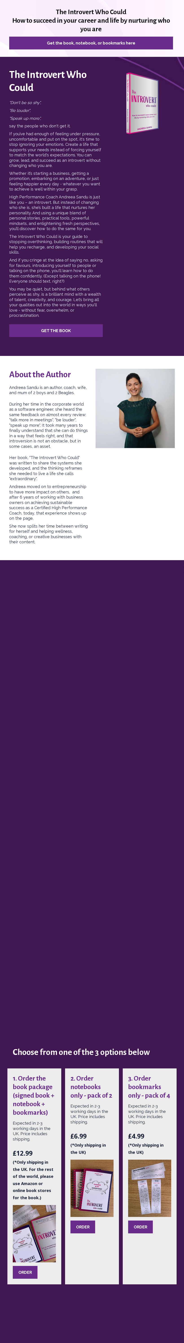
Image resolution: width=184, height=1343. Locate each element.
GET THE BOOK (56, 330)
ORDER (25, 1272)
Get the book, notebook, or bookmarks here (91, 43)
